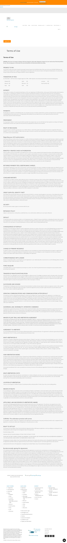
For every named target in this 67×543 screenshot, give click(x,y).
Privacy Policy (47, 532)
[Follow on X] (51, 536)
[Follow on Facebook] (27, 12)
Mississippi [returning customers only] (13, 501)
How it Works (25, 25)
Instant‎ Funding (23, 2)
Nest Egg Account (24, 512)
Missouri (11, 504)
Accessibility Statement (48, 528)
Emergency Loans (41, 25)
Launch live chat (38, 497)
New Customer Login (25, 510)
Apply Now (7, 41)
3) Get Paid (10, 491)
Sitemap (23, 516)
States (9, 493)
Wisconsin (11, 511)
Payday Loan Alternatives (26, 521)
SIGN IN (1, 7)
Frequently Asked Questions (26, 514)
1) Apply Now (10, 487)
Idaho (10, 496)
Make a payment (42, 1)
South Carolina (12, 506)
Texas (10, 507)
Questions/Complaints (25, 517)
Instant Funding (34, 25)
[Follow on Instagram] (29, 12)
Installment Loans (49, 25)
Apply (29, 25)
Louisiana (11, 498)
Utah (10, 509)
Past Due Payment (43, 3)
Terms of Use (47, 530)
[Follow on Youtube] (34, 12)
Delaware (11, 494)
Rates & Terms (24, 489)
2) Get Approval (11, 489)
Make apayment (8, 18)
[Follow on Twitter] (31, 12)
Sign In (59, 29)
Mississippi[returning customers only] (27, 497)
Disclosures (46, 533)
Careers (36, 498)
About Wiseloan (56, 25)
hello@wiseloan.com (39, 495)
